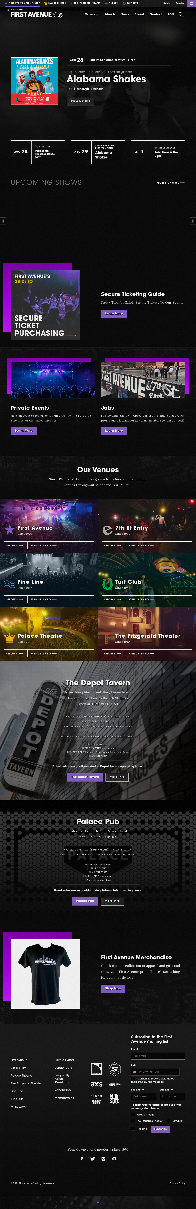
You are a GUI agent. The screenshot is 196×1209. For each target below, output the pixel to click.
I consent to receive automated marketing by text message (152, 1080)
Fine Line (141, 1129)
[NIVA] (115, 1084)
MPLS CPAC (18, 1107)
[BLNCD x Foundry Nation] (97, 1099)
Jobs (107, 408)
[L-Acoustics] (97, 1069)
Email (134, 1049)
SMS (133, 1065)
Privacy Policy (177, 1183)
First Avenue (19, 1060)
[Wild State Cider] (115, 1099)
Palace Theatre (145, 1115)
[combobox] (134, 1072)
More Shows (168, 183)
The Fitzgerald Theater (149, 1121)
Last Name (166, 1090)
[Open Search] (181, 14)
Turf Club (176, 1121)
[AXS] (97, 1084)
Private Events (30, 408)
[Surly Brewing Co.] (115, 1069)
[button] (3, 221)
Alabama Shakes (106, 79)
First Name (137, 1090)
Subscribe (160, 1129)
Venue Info (41, 546)
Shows (12, 546)
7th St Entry (18, 1068)
